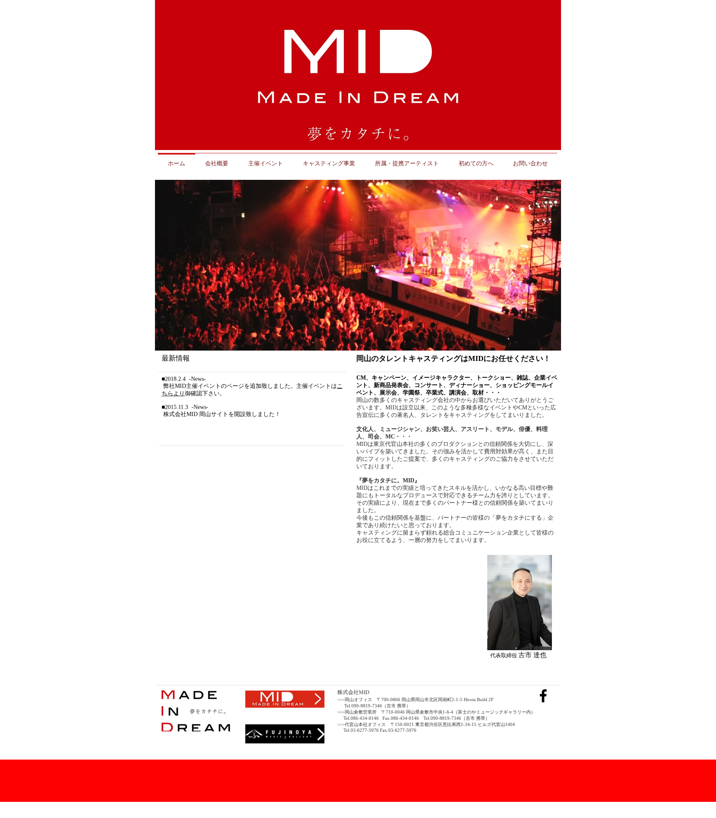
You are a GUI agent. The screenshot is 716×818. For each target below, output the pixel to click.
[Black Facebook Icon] (543, 695)
